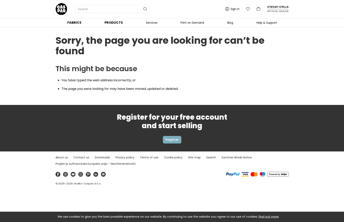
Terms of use (149, 157)
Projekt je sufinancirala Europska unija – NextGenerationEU (96, 164)
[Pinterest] (88, 174)
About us (62, 157)
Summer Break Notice (237, 157)
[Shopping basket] (258, 9)
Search (211, 157)
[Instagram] (80, 174)
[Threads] (65, 174)
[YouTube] (73, 174)
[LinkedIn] (96, 174)
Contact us (81, 157)
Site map (194, 157)
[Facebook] (58, 174)
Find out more (269, 217)
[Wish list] (248, 9)
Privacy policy (124, 157)
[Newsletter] (103, 174)
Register (172, 139)
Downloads (102, 157)
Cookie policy (173, 157)
